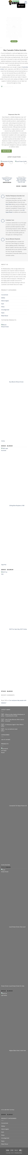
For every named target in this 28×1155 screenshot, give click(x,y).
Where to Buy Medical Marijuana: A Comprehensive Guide (15, 715)
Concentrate (4, 294)
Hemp (2, 306)
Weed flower (4, 315)
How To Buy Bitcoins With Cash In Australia (14, 720)
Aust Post (8, 204)
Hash (2, 303)
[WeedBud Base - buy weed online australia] (14, 2)
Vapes (2, 312)
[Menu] (2, 3)
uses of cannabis (5, 739)
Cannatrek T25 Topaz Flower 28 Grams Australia (7, 179)
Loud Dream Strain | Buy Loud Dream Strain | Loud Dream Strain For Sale (21, 180)
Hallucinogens (5, 300)
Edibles (3, 297)
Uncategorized (5, 309)
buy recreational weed (11, 729)
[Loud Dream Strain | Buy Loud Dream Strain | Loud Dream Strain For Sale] (21, 168)
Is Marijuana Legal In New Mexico (14, 724)
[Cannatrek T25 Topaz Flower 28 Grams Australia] (7, 168)
